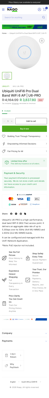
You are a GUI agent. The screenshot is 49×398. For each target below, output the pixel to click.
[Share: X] (16, 214)
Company (7, 333)
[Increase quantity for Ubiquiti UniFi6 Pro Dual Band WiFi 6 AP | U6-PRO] (12, 121)
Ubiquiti (5, 86)
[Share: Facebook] (11, 214)
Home (4, 33)
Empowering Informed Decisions (21, 144)
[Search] (43, 17)
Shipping (15, 103)
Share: (5, 214)
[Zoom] (41, 40)
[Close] (44, 160)
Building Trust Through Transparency (23, 136)
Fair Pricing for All (15, 151)
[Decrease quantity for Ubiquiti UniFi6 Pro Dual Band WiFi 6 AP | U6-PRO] (4, 121)
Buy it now (24, 129)
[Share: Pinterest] (21, 214)
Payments (7, 340)
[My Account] (39, 9)
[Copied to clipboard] (25, 214)
